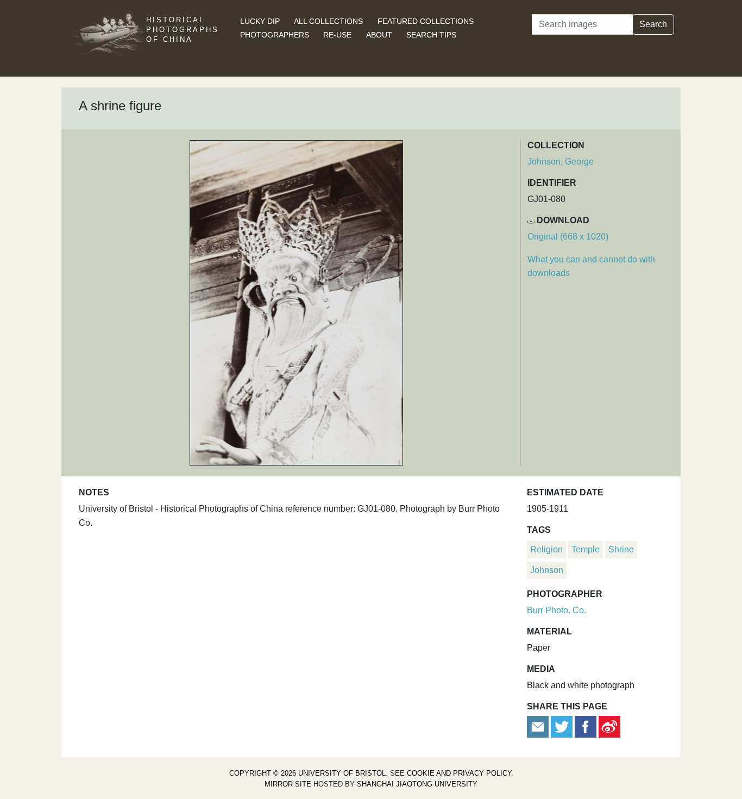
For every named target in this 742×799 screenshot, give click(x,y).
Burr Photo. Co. (556, 610)
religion (546, 549)
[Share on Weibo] (609, 726)
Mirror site (288, 784)
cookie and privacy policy (459, 773)
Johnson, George (560, 161)
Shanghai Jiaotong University (417, 784)
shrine (621, 549)
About (379, 34)
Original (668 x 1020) (567, 236)
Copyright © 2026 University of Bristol (307, 773)
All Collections (328, 21)
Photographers (274, 34)
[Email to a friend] (539, 726)
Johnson (546, 570)
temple (585, 549)
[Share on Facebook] (585, 726)
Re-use (337, 34)
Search (653, 24)
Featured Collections (426, 21)
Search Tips (431, 34)
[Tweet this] (563, 726)
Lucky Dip (260, 21)
